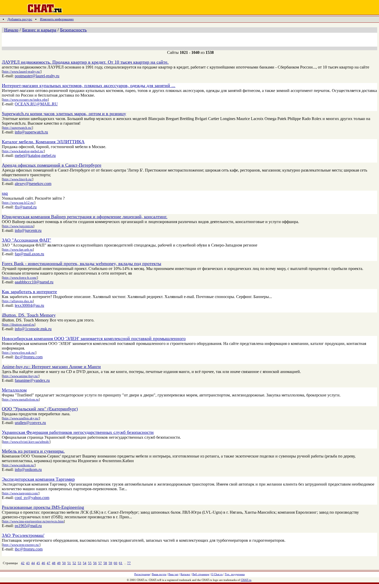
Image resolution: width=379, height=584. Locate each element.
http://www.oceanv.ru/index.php (25, 99)
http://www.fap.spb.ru (18, 249)
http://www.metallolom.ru (21, 399)
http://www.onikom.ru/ (19, 465)
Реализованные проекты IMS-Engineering (43, 507)
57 (100, 563)
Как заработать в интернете (29, 291)
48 (53, 563)
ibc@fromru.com (29, 357)
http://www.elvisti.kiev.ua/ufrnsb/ (26, 442)
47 (48, 563)
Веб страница (200, 574)
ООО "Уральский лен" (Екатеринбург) (40, 408)
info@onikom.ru (28, 469)
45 (38, 563)
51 (69, 563)
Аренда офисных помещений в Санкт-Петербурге (51, 165)
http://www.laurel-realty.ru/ (21, 71)
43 (28, 563)
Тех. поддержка (235, 574)
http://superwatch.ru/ (17, 128)
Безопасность (73, 29)
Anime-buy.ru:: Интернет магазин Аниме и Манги (51, 366)
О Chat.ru (217, 574)
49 (59, 563)
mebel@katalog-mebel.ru (35, 155)
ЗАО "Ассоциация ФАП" (26, 240)
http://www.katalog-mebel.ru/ (23, 151)
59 (110, 563)
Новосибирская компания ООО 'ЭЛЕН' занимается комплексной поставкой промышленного (94, 338)
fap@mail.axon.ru (29, 254)
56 (95, 563)
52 (74, 563)
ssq (5, 193)
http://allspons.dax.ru (18, 301)
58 (105, 563)
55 (90, 563)
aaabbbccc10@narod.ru (34, 282)
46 (43, 563)
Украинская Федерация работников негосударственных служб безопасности (78, 432)
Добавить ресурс (19, 19)
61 (120, 563)
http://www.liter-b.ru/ (17, 179)
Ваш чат (173, 574)
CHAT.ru (246, 579)
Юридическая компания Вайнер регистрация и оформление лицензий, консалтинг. (84, 216)
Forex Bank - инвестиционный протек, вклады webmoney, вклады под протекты (81, 263)
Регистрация (142, 574)
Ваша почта (159, 574)
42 (22, 563)
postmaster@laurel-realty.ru (37, 76)
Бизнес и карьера (39, 29)
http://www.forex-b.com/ (20, 278)
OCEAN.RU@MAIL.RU (36, 104)
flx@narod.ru (26, 207)
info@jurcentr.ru (28, 230)
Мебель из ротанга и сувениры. (33, 451)
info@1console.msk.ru (33, 329)
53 (79, 563)
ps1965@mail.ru (28, 525)
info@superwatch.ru (31, 132)
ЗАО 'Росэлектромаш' (23, 535)
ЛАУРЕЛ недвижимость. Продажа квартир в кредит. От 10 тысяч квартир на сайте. (85, 62)
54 (84, 563)
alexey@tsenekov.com (33, 183)
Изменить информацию (57, 19)
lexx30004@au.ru (29, 305)
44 (33, 563)
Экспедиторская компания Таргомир (38, 479)
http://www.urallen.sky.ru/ (21, 418)
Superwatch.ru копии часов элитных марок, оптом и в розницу (64, 113)
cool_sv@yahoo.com (32, 497)
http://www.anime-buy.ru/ (20, 376)
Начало (11, 29)
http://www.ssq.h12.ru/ (18, 203)
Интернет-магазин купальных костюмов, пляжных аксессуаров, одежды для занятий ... (88, 85)
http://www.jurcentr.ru (18, 226)
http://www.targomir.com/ (20, 493)
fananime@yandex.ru (32, 380)
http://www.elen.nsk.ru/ (19, 352)
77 (129, 563)
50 (64, 563)
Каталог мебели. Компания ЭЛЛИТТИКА (43, 141)
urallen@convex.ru (30, 422)
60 (115, 563)
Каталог (185, 574)
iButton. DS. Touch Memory (29, 315)
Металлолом (14, 390)
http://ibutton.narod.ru (18, 324)
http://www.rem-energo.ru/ (21, 545)
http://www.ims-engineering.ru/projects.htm (33, 521)
